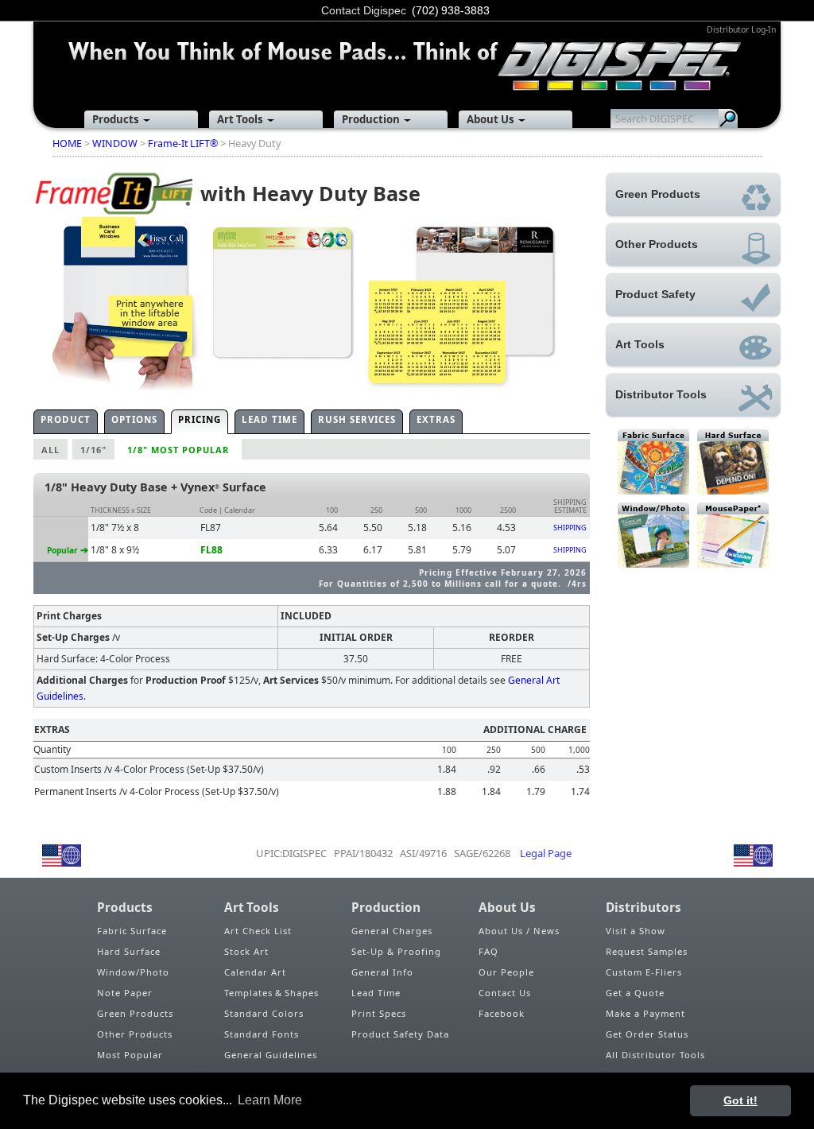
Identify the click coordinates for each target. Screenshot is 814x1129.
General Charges (391, 931)
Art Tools (240, 119)
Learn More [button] (270, 1100)
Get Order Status (647, 1034)
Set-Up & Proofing (396, 951)
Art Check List (258, 931)
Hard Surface (129, 951)
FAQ (488, 951)
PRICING (199, 419)
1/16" (93, 450)
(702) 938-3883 (451, 10)
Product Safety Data (400, 1034)
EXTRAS (436, 419)
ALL (50, 450)
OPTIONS (134, 419)
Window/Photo (133, 972)
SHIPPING (570, 527)
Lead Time (376, 993)
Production (371, 119)
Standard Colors (264, 1013)
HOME (67, 143)
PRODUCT (66, 419)
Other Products (134, 1034)
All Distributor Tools (655, 1055)
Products (115, 119)
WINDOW (115, 143)
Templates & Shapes (271, 993)
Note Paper (125, 993)
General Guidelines (270, 1055)
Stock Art (246, 951)
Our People (506, 972)
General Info (382, 972)
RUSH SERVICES (357, 419)
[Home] (407, 55)
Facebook (502, 1013)
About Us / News (519, 931)
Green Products (135, 1013)
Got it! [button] (740, 1100)
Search (728, 118)
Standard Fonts (261, 1034)
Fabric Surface (132, 931)
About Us (490, 119)
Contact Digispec (363, 10)
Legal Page (546, 853)
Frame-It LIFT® (183, 143)
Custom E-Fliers (644, 972)
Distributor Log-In (741, 29)
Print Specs (378, 1013)
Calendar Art (255, 972)
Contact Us (505, 993)
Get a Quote (635, 993)
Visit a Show (635, 931)
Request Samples (647, 951)
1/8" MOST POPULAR (178, 450)
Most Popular (130, 1055)
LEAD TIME (269, 419)
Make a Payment (645, 1013)
